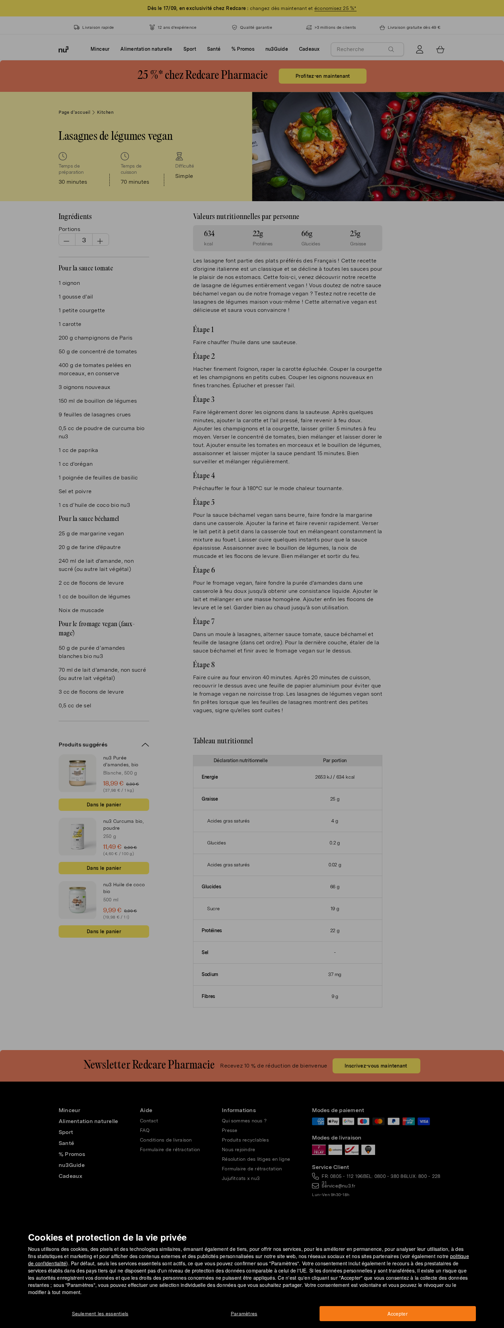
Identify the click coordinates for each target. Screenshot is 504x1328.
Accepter (397, 1313)
